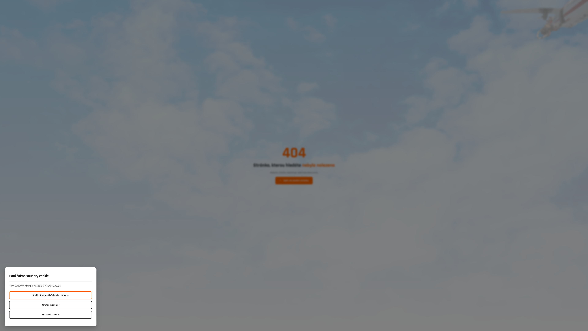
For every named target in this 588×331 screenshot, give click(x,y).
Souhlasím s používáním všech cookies (51, 295)
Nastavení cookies (50, 314)
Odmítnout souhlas (50, 305)
